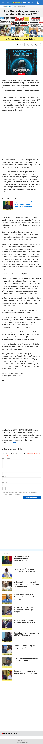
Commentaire (6, 458)
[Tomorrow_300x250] (21, 75)
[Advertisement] (21, 134)
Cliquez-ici (12, 442)
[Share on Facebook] (27, 44)
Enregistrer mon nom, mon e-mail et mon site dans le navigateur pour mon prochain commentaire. (20, 493)
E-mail (4, 476)
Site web (4, 482)
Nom (4, 471)
